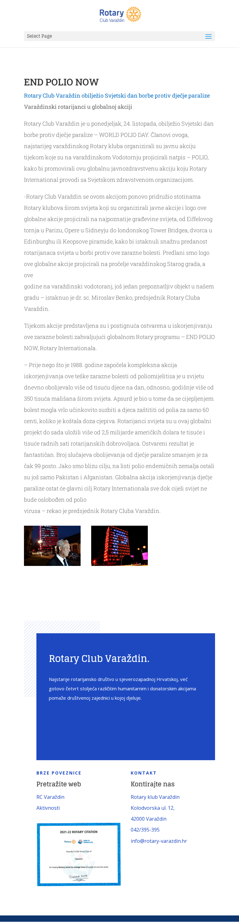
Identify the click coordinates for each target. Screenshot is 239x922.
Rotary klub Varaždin (155, 797)
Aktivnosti (48, 807)
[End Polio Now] (52, 566)
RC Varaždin (50, 797)
